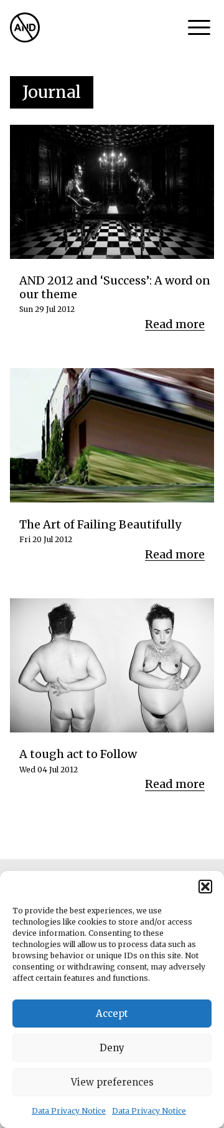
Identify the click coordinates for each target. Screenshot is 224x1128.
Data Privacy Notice (69, 1111)
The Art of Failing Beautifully (100, 525)
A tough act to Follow (78, 754)
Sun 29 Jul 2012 (47, 309)
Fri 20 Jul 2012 (45, 539)
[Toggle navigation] (199, 27)
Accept (112, 1013)
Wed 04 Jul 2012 (48, 770)
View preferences (112, 1082)
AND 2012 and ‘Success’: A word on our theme (114, 287)
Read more (175, 324)
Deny (112, 1048)
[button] (205, 886)
